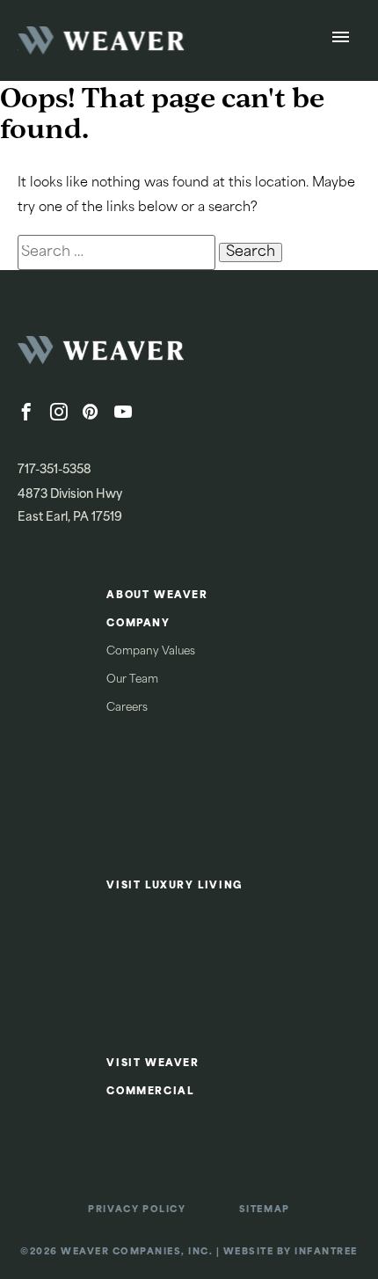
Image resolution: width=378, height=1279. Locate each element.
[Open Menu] (340, 40)
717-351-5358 (54, 470)
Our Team (132, 680)
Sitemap (264, 1210)
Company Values (150, 652)
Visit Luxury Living (174, 886)
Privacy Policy (136, 1210)
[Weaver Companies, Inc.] (149, 355)
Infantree (326, 1252)
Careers (127, 708)
